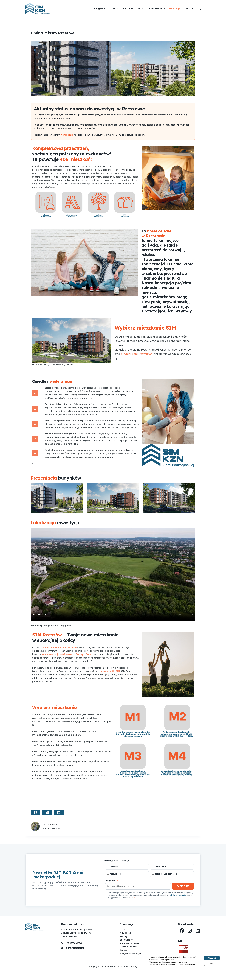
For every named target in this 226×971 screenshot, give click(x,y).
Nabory (141, 8)
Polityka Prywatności (130, 953)
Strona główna (98, 8)
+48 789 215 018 (74, 942)
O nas (113, 8)
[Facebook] (35, 812)
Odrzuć (212, 963)
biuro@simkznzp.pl (75, 947)
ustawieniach (189, 964)
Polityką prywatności (177, 895)
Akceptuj (212, 958)
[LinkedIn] (59, 812)
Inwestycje (174, 8)
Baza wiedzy (155, 8)
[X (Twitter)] (47, 812)
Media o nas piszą (129, 946)
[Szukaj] (200, 9)
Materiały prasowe (129, 943)
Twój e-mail (111, 880)
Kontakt (190, 8)
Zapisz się (183, 886)
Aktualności (128, 8)
